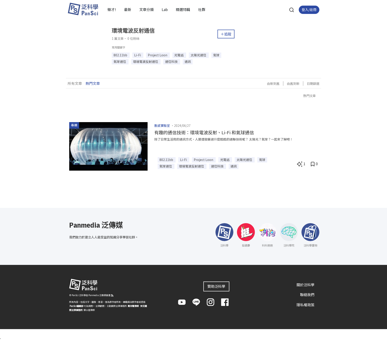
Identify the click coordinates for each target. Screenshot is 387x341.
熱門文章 (93, 83)
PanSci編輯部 (76, 306)
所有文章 (75, 83)
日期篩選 (313, 83)
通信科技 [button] (171, 61)
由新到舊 (273, 83)
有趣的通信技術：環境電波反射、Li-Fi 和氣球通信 (204, 132)
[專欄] (108, 145)
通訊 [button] (188, 61)
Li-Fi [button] (138, 55)
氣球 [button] (216, 55)
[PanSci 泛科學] (83, 9)
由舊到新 (293, 83)
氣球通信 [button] (120, 61)
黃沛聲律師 (133, 306)
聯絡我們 (307, 294)
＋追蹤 (226, 34)
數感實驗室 (162, 125)
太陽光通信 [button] (199, 55)
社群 (201, 9)
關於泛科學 (305, 284)
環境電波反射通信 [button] (146, 61)
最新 (127, 9)
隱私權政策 (305, 304)
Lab (165, 9)
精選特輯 (183, 9)
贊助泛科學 (216, 286)
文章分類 (146, 9)
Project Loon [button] (158, 55)
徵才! (112, 9)
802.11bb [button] (121, 55)
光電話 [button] (179, 55)
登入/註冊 (309, 9)
